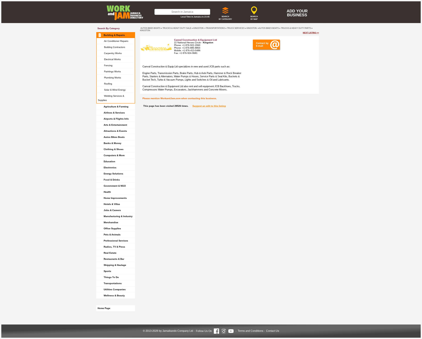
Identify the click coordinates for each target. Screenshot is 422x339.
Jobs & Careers (112, 210)
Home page (104, 308)
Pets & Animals (112, 234)
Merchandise (111, 222)
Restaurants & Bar (114, 259)
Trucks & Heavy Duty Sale (177, 28)
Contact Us (272, 330)
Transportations (113, 283)
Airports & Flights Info (116, 118)
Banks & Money (112, 143)
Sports (107, 271)
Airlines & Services (114, 112)
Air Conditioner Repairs (116, 41)
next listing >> (311, 33)
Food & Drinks (112, 179)
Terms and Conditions (250, 330)
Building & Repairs (114, 35)
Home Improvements (115, 198)
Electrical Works (112, 59)
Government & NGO (115, 185)
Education (109, 161)
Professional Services (116, 240)
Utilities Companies (115, 289)
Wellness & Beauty (114, 295)
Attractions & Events (115, 131)
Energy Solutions (113, 173)
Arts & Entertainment (115, 125)
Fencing (108, 65)
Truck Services (235, 28)
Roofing (108, 83)
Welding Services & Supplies (111, 98)
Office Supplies (112, 228)
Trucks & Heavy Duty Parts (296, 28)
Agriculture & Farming (116, 106)
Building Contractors (114, 47)
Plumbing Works (112, 77)
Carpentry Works (113, 53)
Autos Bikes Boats (114, 137)
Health (107, 192)
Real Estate (110, 253)
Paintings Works (112, 71)
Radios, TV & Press (114, 246)
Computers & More (114, 155)
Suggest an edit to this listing (209, 106)
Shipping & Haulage (115, 265)
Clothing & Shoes (113, 149)
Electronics (110, 167)
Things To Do (111, 277)
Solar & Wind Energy (115, 89)
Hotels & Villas (112, 204)
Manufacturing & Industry (118, 216)
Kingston (198, 28)
